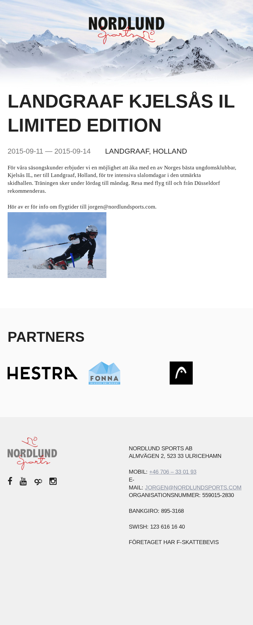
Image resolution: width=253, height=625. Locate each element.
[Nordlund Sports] (126, 30)
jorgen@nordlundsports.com (193, 488)
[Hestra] (43, 372)
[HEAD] (181, 372)
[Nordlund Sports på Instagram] (53, 481)
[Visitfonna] (104, 372)
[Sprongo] (38, 481)
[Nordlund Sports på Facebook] (10, 481)
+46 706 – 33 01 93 (172, 472)
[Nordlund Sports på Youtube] (23, 481)
